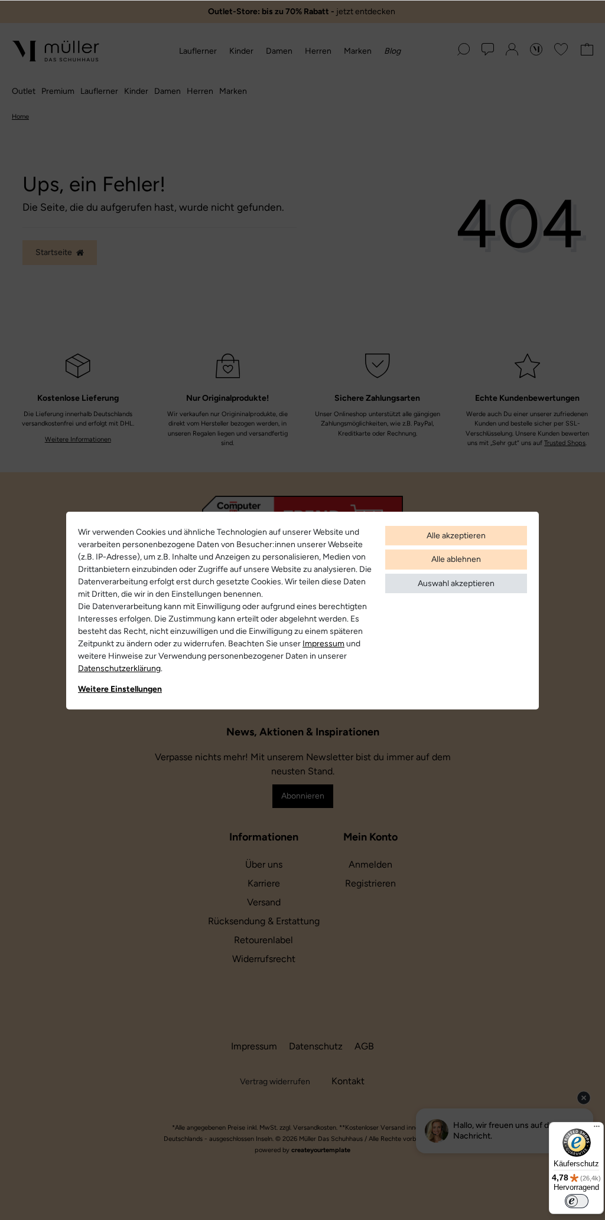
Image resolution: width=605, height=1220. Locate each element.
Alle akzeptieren (456, 536)
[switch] (576, 1201)
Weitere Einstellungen (120, 689)
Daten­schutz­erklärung (119, 668)
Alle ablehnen (456, 559)
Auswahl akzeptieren (456, 583)
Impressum (323, 644)
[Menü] (597, 1129)
